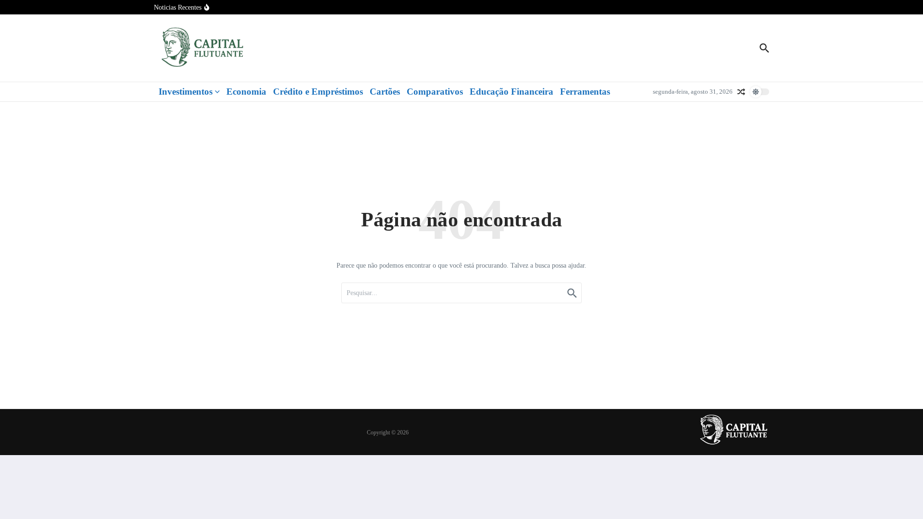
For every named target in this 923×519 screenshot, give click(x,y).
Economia (246, 91)
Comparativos (435, 91)
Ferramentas (585, 91)
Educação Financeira (511, 91)
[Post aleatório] (741, 92)
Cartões (385, 91)
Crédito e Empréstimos (318, 91)
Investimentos (185, 91)
